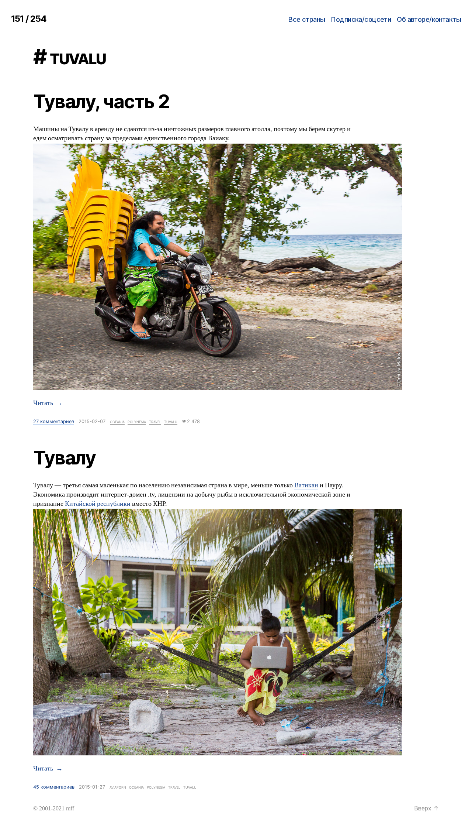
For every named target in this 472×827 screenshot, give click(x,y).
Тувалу (64, 457)
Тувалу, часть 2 (101, 101)
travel (155, 421)
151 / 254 (28, 18)
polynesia (137, 421)
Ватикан (306, 485)
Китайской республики (98, 504)
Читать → (48, 403)
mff (70, 808)
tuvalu (170, 421)
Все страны (306, 19)
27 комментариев (53, 421)
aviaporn (118, 787)
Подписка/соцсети (361, 19)
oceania (117, 421)
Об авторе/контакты (429, 19)
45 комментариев (53, 787)
